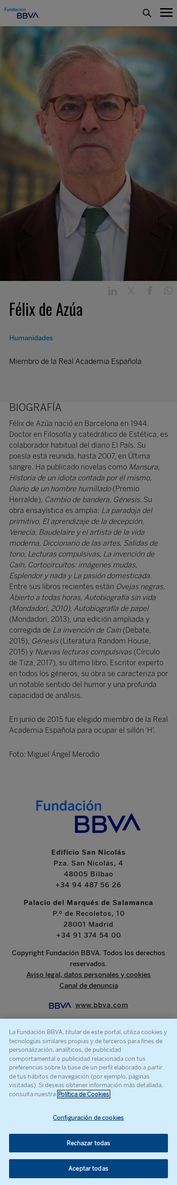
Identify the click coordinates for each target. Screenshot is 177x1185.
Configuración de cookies (88, 1117)
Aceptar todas (88, 1168)
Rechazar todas (89, 1143)
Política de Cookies (83, 1094)
